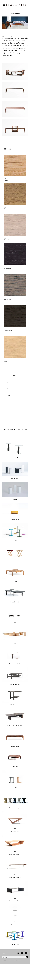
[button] (3, 4)
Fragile (15, 787)
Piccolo (15, 540)
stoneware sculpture (15, 808)
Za (15, 622)
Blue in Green (15, 944)
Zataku (15, 581)
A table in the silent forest (15, 725)
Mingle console (15, 705)
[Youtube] (22, 953)
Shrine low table (15, 602)
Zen (15, 643)
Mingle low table (15, 684)
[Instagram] (17, 953)
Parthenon (15, 499)
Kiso (15, 561)
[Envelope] (26, 953)
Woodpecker (15, 478)
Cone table (15, 458)
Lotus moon (15, 746)
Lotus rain (15, 766)
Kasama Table (15, 519)
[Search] (27, 957)
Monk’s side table (15, 664)
